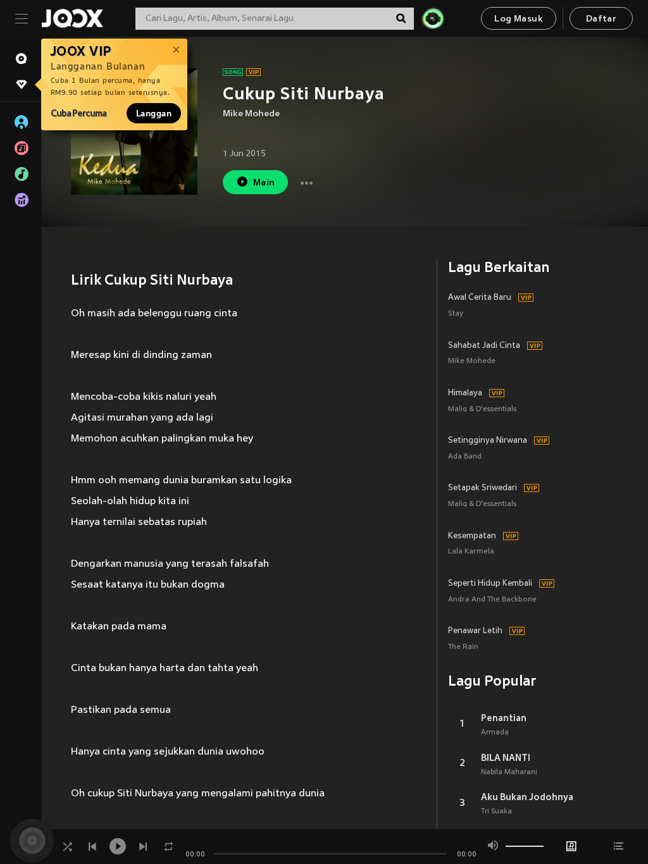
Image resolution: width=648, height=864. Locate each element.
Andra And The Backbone (492, 600)
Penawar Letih (475, 631)
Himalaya (465, 393)
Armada (495, 732)
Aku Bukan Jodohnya (527, 797)
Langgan (153, 113)
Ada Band (465, 457)
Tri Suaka (496, 811)
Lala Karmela (471, 552)
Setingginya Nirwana (487, 440)
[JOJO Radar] (433, 18)
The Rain (463, 647)
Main (264, 183)
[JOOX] (72, 18)
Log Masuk (518, 19)
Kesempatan (472, 536)
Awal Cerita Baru (479, 297)
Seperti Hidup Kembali (490, 583)
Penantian (503, 718)
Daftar (601, 19)
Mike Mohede (251, 114)
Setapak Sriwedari (482, 488)
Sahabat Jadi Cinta (484, 346)
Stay (455, 314)
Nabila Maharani (509, 772)
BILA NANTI (505, 758)
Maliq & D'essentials (482, 409)
